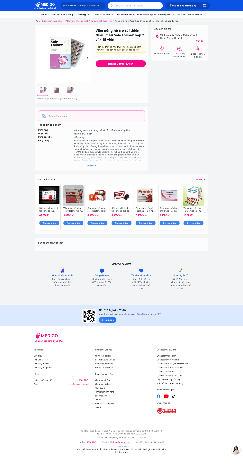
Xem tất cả (200, 179)
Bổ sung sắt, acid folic (101, 21)
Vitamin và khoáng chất (77, 21)
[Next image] (88, 58)
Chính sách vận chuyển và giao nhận (172, 363)
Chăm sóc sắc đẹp (102, 380)
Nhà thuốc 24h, (131, 449)
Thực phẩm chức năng (52, 21)
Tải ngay (109, 319)
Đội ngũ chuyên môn (104, 367)
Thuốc (97, 399)
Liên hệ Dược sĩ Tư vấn (120, 63)
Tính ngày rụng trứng (43, 367)
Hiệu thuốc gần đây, (146, 449)
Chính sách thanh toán (166, 356)
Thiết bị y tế (100, 388)
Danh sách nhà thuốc (104, 363)
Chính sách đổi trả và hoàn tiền (170, 367)
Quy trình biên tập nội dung (169, 379)
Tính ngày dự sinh (41, 363)
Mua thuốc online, (100, 449)
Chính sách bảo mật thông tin (169, 375)
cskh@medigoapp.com (78, 384)
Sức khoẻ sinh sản (103, 396)
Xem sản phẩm (49, 223)
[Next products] (205, 210)
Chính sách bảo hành (166, 371)
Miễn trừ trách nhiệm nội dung (170, 383)
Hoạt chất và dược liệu (104, 403)
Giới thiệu (38, 356)
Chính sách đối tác (103, 356)
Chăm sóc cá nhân (103, 384)
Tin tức (98, 407)
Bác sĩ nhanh (124, 452)
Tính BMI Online (41, 359)
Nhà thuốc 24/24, (84, 449)
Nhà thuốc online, (116, 449)
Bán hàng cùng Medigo (105, 359)
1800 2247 (84, 380)
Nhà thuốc (181, 14)
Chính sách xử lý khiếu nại (168, 359)
